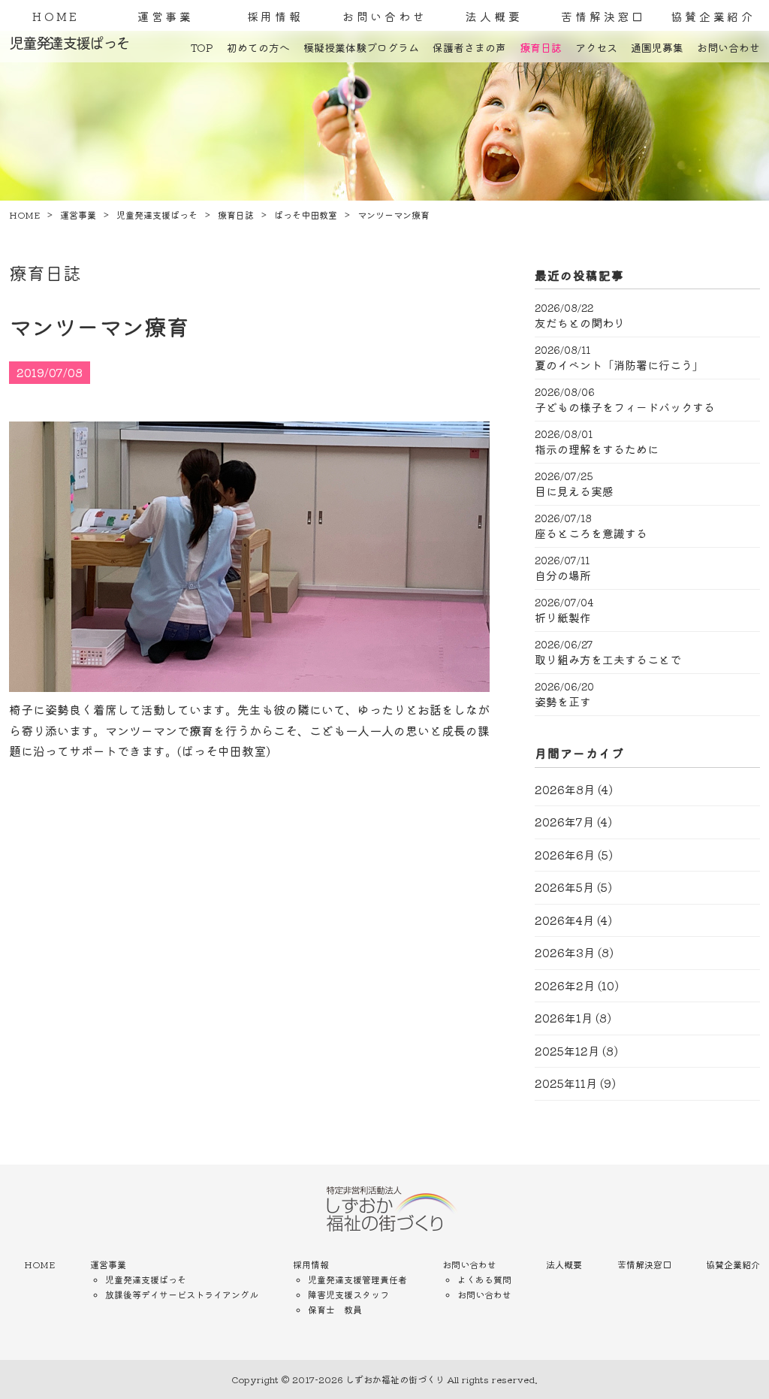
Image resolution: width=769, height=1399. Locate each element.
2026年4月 (564, 920)
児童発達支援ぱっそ (145, 1279)
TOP (202, 47)
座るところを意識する (591, 533)
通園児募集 (657, 47)
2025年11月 (566, 1083)
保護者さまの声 (469, 47)
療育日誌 (541, 47)
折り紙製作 (563, 617)
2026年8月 (565, 789)
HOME (56, 16)
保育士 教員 (335, 1309)
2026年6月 (565, 855)
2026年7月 (564, 821)
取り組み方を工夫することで (608, 659)
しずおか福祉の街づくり (395, 1379)
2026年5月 (564, 887)
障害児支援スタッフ (348, 1294)
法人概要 (494, 16)
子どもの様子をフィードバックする (625, 407)
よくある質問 (484, 1279)
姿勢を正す (563, 702)
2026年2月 (565, 985)
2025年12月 (567, 1051)
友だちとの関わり (580, 323)
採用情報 (275, 16)
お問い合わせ (384, 16)
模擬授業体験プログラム (361, 47)
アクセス (596, 47)
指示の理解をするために (597, 449)
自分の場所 (563, 575)
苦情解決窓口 (603, 16)
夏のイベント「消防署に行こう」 (619, 365)
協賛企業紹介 (713, 16)
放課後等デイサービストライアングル (181, 1294)
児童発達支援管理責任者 (357, 1279)
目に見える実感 (574, 491)
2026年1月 (564, 1018)
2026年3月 (565, 952)
